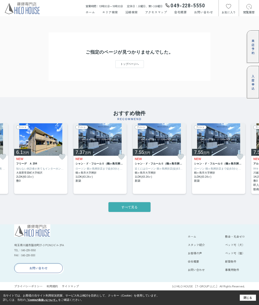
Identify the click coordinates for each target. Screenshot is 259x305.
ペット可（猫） (235, 253)
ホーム (90, 12)
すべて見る (129, 207)
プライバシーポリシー (28, 286)
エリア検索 (110, 12)
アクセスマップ (156, 12)
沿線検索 (131, 12)
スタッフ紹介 (196, 245)
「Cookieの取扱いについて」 (42, 300)
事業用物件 (232, 270)
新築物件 (230, 261)
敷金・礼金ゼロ (235, 236)
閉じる (248, 297)
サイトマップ (70, 286)
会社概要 (180, 12)
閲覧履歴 (249, 12)
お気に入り (229, 12)
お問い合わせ (203, 12)
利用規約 (52, 286)
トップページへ (129, 64)
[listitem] (40, 158)
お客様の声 (195, 253)
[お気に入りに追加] (62, 156)
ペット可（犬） (235, 245)
